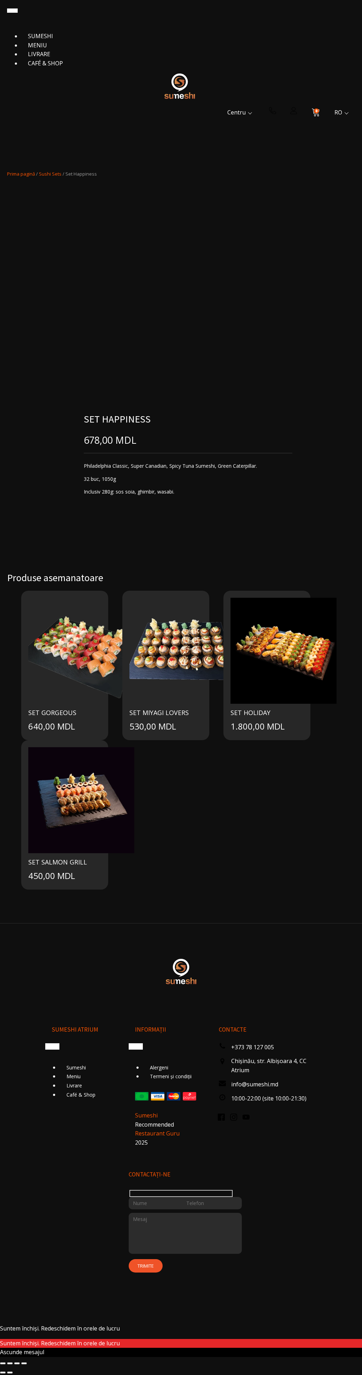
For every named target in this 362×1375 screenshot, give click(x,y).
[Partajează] (17, 1363)
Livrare (39, 54)
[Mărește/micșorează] (3, 1363)
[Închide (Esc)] (24, 1363)
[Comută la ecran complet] (10, 1363)
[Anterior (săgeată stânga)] (3, 1372)
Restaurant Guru (157, 1133)
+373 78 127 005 (252, 1047)
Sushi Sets (50, 174)
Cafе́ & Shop (45, 63)
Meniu (37, 45)
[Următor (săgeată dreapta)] (10, 1372)
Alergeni (159, 1067)
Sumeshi (40, 36)
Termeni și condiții (171, 1076)
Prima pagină (21, 174)
